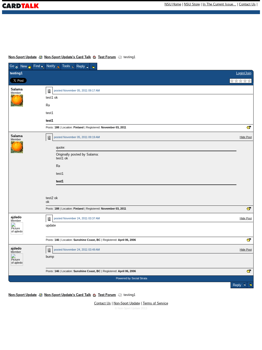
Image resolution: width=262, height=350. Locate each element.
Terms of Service (155, 303)
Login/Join (243, 73)
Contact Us (247, 4)
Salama (17, 89)
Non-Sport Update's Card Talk (67, 57)
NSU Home (173, 4)
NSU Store (192, 4)
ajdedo (16, 217)
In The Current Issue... (219, 4)
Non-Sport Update (22, 57)
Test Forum (107, 57)
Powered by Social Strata (131, 278)
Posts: (52, 127)
